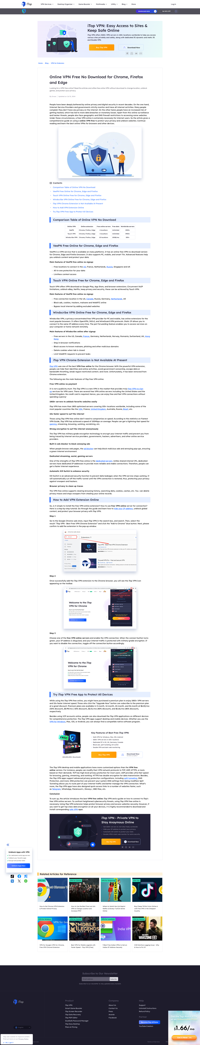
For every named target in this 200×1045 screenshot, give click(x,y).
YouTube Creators (146, 1026)
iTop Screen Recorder (73, 1011)
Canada (89, 299)
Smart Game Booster (73, 1008)
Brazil (125, 409)
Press (111, 1011)
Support (142, 1005)
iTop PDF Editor (71, 1018)
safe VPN (73, 809)
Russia (110, 267)
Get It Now (184, 1037)
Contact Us (113, 1008)
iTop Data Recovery (73, 1014)
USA (80, 409)
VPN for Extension (57, 63)
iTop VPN (54, 366)
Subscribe (113, 979)
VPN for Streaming (108, 880)
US (84, 267)
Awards (112, 1014)
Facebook (113, 1018)
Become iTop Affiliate (149, 1022)
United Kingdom (98, 409)
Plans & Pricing (71, 1027)
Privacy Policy (23, 1039)
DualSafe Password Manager (76, 1021)
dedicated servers (104, 461)
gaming (53, 424)
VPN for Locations (108, 919)
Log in (173, 4)
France (86, 336)
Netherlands (116, 299)
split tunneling (130, 778)
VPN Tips (41, 880)
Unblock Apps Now (18, 866)
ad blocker (88, 448)
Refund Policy (144, 1011)
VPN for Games (75, 880)
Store (133, 4)
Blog (46, 63)
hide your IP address (123, 508)
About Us (112, 1005)
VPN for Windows (57, 721)
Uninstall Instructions (147, 1008)
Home (40, 63)
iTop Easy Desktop (72, 1024)
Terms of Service (153, 1042)
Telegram (56, 789)
